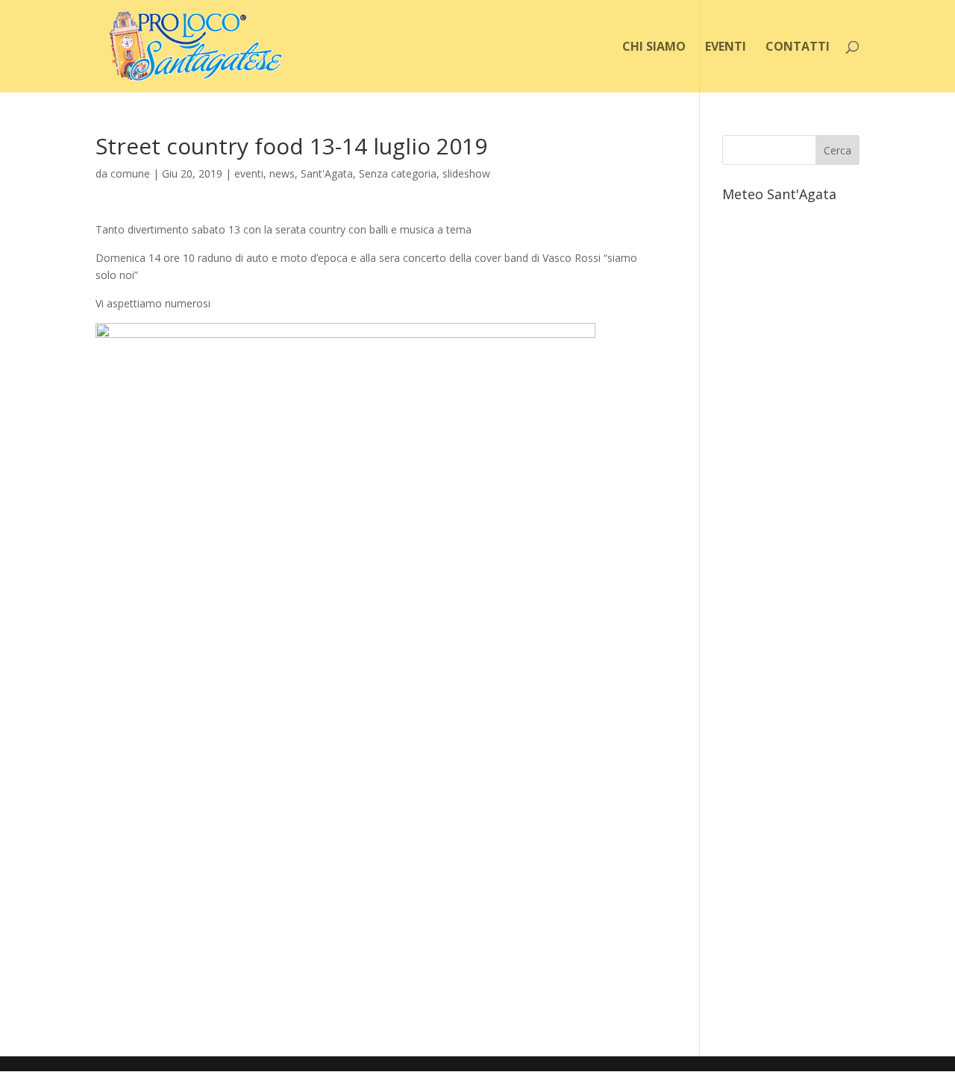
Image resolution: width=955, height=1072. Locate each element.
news (282, 173)
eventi (248, 173)
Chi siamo (654, 47)
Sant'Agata (327, 173)
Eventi (725, 47)
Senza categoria (397, 173)
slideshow (466, 173)
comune (130, 173)
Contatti (797, 47)
